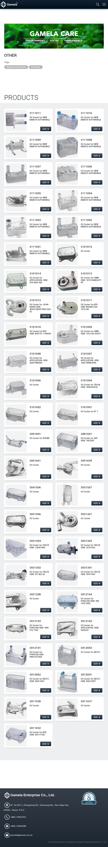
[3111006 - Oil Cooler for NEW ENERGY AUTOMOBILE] (67, 174)
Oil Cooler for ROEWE (40, 438)
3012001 (86, 674)
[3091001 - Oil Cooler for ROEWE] (16, 441)
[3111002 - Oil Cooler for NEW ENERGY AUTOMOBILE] (67, 227)
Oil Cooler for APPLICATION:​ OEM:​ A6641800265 (39, 360)
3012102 (86, 621)
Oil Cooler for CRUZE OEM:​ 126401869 (39, 546)
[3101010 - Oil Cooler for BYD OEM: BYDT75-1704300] (16, 334)
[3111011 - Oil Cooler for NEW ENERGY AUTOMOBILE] (16, 120)
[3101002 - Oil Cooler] (16, 414)
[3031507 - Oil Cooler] (67, 494)
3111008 (86, 139)
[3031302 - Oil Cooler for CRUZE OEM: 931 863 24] (16, 575)
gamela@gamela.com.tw (21, 835)
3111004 (86, 193)
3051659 (86, 460)
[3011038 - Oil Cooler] (16, 708)
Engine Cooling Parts (16, 67)
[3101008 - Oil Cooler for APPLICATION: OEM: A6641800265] (16, 361)
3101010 (35, 327)
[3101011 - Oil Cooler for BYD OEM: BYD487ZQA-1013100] (67, 307)
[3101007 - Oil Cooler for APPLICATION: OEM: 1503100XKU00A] (67, 361)
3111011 (35, 113)
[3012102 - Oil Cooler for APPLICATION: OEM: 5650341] (67, 628)
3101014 (35, 273)
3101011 (86, 300)
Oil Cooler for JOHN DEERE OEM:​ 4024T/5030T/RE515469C (40, 307)
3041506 (35, 487)
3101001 (86, 407)
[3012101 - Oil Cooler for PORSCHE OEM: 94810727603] (16, 655)
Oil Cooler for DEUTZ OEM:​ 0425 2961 (39, 680)
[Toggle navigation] (104, 4)
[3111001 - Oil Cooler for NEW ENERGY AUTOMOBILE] (16, 254)
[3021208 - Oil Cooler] (16, 601)
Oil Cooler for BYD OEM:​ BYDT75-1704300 (40, 332)
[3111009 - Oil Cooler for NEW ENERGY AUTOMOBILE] (16, 147)
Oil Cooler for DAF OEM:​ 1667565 (89, 439)
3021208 (35, 594)
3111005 (35, 193)
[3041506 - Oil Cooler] (16, 494)
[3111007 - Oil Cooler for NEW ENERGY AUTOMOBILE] (16, 174)
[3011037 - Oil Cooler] (67, 708)
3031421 (86, 514)
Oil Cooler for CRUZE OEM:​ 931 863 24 (39, 573)
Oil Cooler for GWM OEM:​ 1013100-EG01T (91, 332)
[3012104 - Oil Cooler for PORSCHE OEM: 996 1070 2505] (67, 601)
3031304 (35, 540)
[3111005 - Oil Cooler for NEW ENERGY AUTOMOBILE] (16, 200)
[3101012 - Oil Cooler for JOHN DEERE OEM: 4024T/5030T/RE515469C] (16, 307)
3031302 (35, 567)
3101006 (35, 380)
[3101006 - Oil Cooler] (16, 388)
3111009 (35, 139)
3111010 (86, 113)
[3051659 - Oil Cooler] (67, 468)
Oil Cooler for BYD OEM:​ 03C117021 (38, 733)
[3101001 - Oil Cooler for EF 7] (67, 414)
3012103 (35, 621)
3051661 (35, 460)
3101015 (86, 246)
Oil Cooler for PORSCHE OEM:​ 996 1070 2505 (90, 601)
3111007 (35, 166)
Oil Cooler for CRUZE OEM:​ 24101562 (90, 546)
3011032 (35, 728)
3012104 (86, 594)
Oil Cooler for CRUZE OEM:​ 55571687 (90, 573)
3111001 (35, 246)
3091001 (35, 434)
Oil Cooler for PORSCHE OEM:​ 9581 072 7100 (39, 627)
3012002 (35, 674)
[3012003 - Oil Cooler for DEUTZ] (67, 655)
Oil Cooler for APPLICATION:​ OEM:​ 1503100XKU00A (90, 360)
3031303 (86, 540)
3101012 (35, 300)
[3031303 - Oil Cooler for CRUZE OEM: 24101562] (67, 548)
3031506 (35, 514)
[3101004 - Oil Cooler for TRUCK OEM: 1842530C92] (67, 388)
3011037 (86, 701)
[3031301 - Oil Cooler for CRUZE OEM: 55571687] (67, 575)
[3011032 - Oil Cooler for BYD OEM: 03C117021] (16, 735)
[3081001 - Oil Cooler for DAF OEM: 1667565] (67, 441)
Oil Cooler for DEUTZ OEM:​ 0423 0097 (90, 680)
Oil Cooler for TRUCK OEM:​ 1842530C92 (90, 386)
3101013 (86, 273)
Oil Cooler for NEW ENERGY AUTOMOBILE (40, 118)
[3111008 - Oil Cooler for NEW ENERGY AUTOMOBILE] (67, 147)
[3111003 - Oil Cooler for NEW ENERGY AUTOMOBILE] (16, 227)
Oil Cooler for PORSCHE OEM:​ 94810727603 (37, 654)
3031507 (86, 487)
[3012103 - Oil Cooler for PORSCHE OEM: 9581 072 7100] (16, 628)
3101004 (86, 380)
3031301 (86, 567)
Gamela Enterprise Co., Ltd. (32, 795)
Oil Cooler (35, 67)
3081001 (86, 434)
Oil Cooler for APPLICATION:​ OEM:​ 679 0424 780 (39, 280)
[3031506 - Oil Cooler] (16, 521)
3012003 (86, 647)
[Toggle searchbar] (98, 4)
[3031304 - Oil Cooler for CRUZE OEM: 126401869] (16, 548)
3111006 (86, 166)
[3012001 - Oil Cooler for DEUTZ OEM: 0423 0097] (67, 682)
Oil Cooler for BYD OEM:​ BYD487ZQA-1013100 (89, 306)
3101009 (86, 327)
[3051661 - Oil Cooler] (16, 468)
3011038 (35, 701)
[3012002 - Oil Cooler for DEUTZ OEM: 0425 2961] (16, 682)
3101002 (35, 407)
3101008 (35, 353)
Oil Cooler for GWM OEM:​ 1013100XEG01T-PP (91, 280)
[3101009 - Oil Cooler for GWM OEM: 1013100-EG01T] (67, 334)
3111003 (35, 220)
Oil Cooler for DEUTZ (90, 652)
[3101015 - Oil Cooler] (67, 254)
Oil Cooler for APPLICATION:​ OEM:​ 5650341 (90, 627)
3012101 (35, 647)
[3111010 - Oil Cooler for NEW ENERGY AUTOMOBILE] (67, 120)
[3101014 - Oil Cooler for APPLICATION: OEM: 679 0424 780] (16, 281)
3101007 (86, 353)
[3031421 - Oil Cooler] (67, 521)
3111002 (86, 220)
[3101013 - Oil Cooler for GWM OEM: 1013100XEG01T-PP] (67, 281)
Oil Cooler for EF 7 (89, 411)
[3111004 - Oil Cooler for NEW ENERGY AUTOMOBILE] (67, 200)
